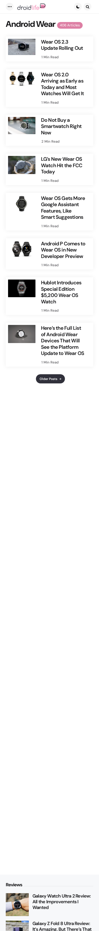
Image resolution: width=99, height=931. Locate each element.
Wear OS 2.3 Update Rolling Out (62, 45)
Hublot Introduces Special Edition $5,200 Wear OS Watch (61, 292)
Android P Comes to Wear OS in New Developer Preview (63, 250)
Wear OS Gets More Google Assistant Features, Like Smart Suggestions (63, 207)
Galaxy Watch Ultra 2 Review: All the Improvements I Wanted (61, 901)
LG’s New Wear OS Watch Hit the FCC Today (61, 165)
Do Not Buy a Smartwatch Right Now (61, 126)
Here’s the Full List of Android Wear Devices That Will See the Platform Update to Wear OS (62, 341)
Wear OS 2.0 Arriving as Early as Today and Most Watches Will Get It (62, 84)
